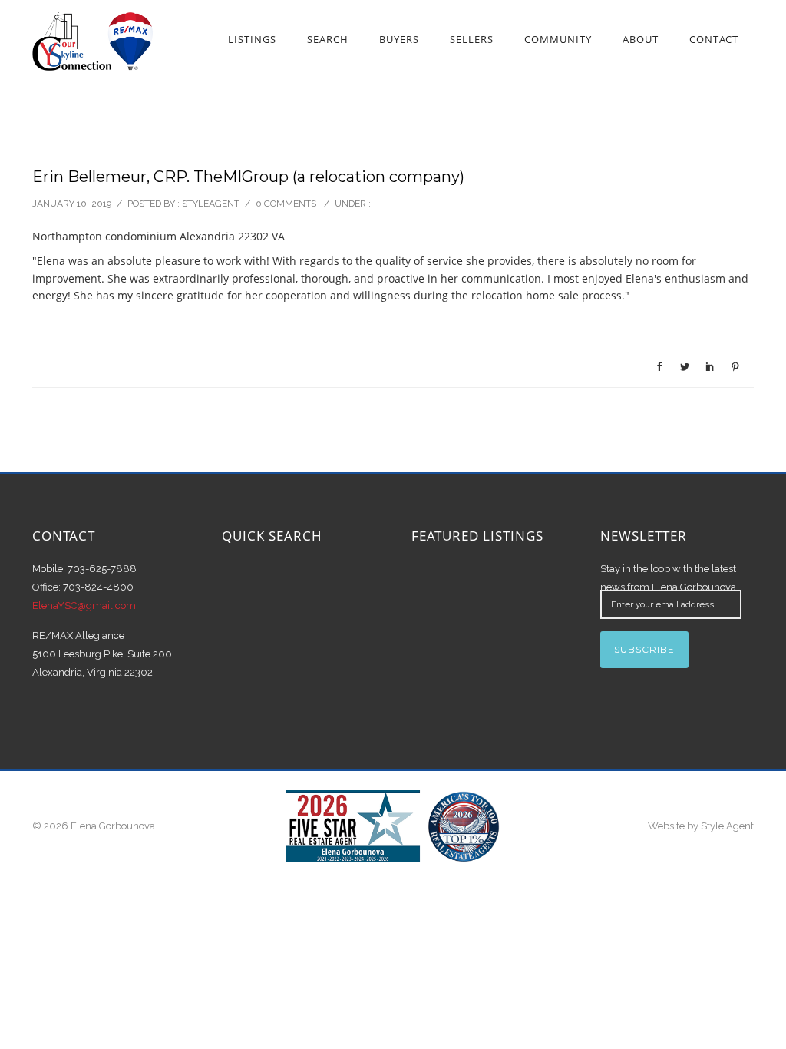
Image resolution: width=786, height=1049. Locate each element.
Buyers (399, 39)
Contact (713, 39)
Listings (252, 39)
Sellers (472, 39)
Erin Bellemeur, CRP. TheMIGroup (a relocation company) (248, 176)
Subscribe (644, 649)
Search (327, 39)
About (641, 39)
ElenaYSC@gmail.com (84, 605)
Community (558, 39)
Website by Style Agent (701, 826)
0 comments (286, 203)
